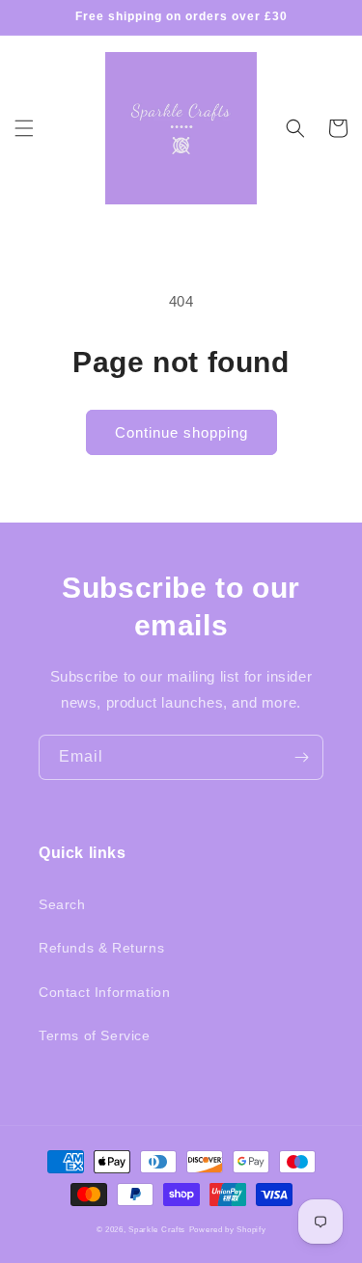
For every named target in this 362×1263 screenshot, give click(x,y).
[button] (24, 128)
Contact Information (104, 992)
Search (62, 904)
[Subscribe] (301, 757)
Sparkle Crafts (156, 1229)
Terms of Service (95, 1035)
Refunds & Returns (101, 947)
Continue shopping (181, 432)
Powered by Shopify (227, 1229)
